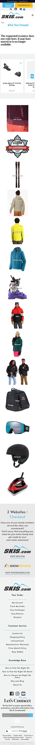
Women (17, 344)
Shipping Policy (17, 637)
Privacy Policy (7, 735)
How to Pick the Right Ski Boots (17, 672)
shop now (12, 91)
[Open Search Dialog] (11, 9)
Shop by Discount (17, 204)
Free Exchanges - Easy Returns (17, 1)
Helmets (17, 457)
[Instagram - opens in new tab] (17, 693)
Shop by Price (17, 232)
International (17, 641)
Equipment (17, 288)
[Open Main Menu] (29, 15)
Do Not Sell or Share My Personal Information (18, 736)
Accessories (17, 485)
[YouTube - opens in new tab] (23, 693)
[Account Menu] (15, 9)
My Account (17, 603)
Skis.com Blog (17, 681)
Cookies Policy (17, 735)
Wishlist (18, 617)
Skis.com (8, 5)
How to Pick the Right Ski (17, 668)
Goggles (17, 429)
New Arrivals (17, 176)
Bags (18, 401)
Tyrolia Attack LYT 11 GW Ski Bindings (12, 84)
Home (2, 22)
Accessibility (25, 739)
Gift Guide (17, 120)
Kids (17, 373)
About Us (17, 685)
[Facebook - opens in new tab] (12, 693)
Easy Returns (17, 614)
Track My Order (17, 606)
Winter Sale (17, 260)
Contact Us (17, 633)
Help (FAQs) (17, 652)
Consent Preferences (17, 727)
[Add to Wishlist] (21, 62)
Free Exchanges (17, 610)
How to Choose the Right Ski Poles (17, 676)
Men (17, 316)
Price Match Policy (17, 648)
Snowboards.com (24, 5)
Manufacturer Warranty (17, 644)
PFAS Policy (15, 739)
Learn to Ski (17, 148)
